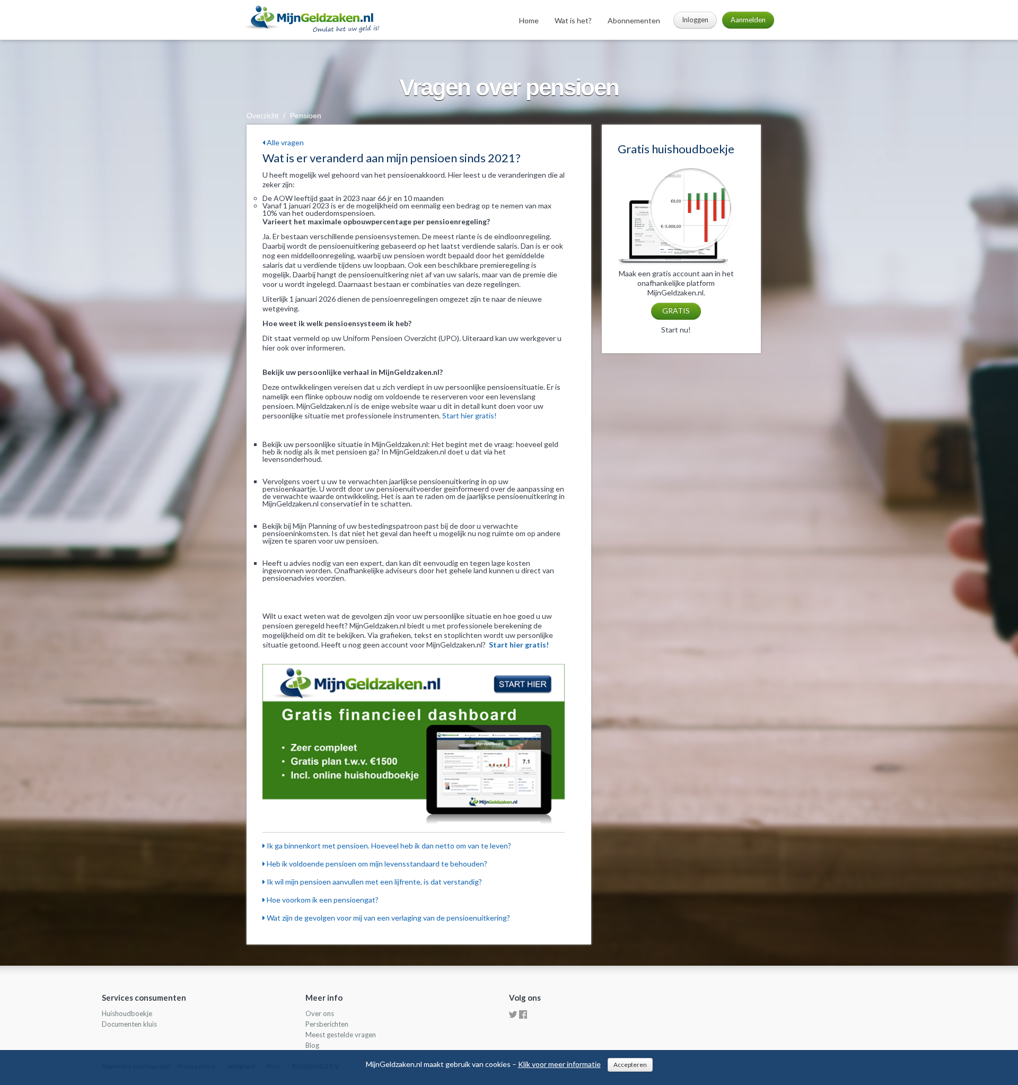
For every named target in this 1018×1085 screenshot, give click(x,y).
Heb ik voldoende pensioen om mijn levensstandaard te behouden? (376, 863)
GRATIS (676, 310)
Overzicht (262, 115)
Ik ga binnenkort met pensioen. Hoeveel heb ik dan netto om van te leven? (388, 845)
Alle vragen (284, 142)
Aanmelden (748, 19)
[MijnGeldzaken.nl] (311, 18)
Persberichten (326, 1024)
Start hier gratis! (469, 415)
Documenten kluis (129, 1024)
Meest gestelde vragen (340, 1034)
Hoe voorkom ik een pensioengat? (322, 899)
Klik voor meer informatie (559, 1064)
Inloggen (695, 19)
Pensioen (305, 115)
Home (529, 20)
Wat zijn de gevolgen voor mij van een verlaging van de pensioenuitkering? (387, 917)
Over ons (319, 1013)
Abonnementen (634, 20)
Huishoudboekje (127, 1013)
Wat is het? (573, 20)
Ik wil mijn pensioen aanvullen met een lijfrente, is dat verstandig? (373, 881)
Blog (312, 1045)
